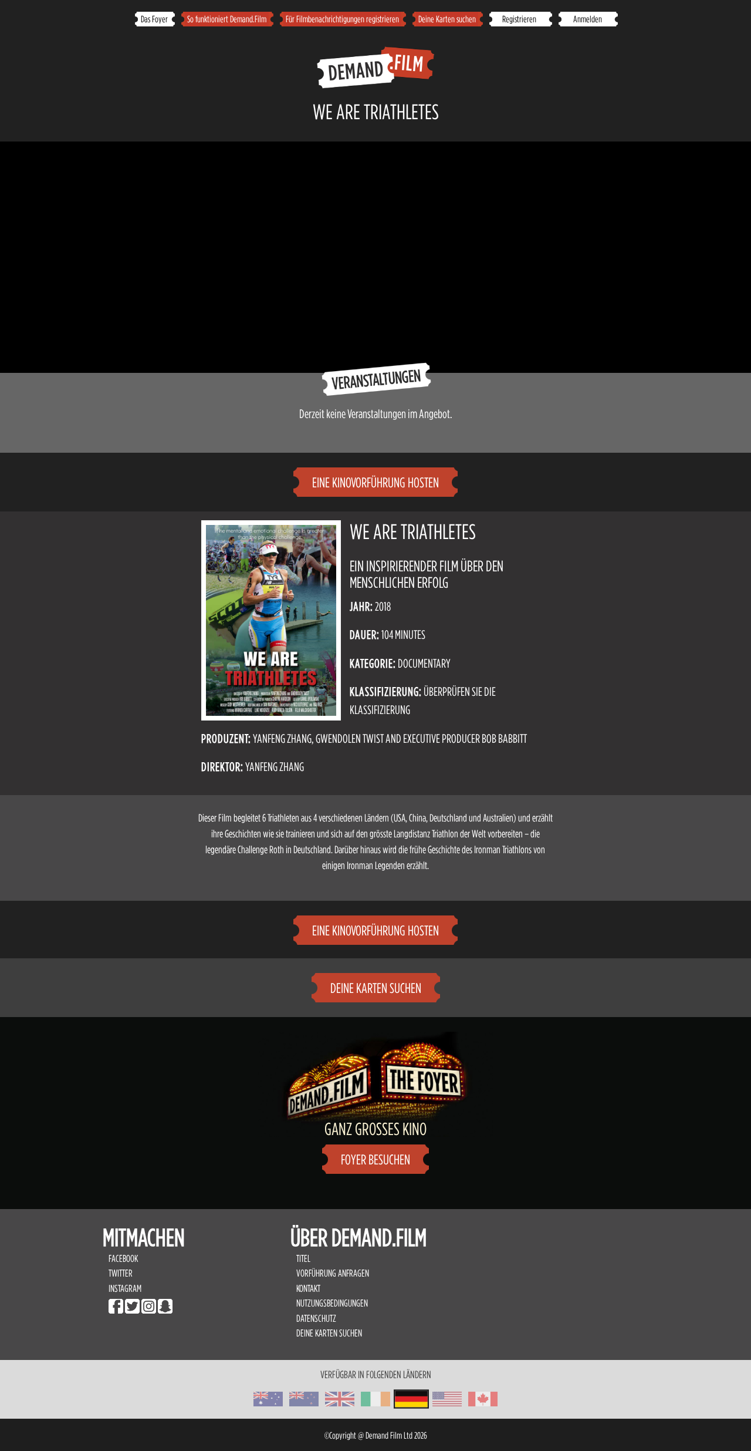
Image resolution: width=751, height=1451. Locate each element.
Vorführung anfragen (332, 1273)
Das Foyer (154, 18)
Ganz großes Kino (375, 1128)
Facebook (123, 1258)
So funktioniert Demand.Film (226, 18)
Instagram (125, 1288)
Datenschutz (316, 1318)
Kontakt (308, 1288)
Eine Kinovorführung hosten (375, 482)
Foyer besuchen (375, 1159)
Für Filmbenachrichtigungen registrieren (342, 18)
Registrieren (520, 18)
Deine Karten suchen (447, 18)
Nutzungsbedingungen (333, 1303)
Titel (303, 1258)
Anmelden (587, 18)
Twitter (121, 1273)
